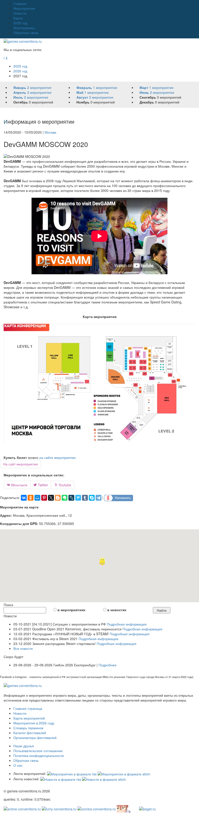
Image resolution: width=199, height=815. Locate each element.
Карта (18, 18)
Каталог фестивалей (29, 732)
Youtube (62, 484)
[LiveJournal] (71, 498)
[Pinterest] (44, 498)
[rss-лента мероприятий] (72, 773)
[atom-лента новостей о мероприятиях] (104, 778)
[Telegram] (98, 498)
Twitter (40, 484)
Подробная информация (127, 624)
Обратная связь (26, 32)
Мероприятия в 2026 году (33, 723)
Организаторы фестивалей (35, 737)
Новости (19, 13)
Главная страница (27, 708)
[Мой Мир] (37, 498)
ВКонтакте (17, 484)
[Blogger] (58, 498)
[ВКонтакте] (24, 498)
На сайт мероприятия (20, 464)
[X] (51, 498)
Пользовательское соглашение (38, 750)
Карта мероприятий (29, 718)
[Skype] (92, 498)
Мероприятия (24, 8)
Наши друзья (23, 745)
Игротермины (24, 27)
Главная (19, 3)
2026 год (20, 22)
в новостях (116, 609)
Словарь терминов (28, 727)
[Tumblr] (85, 498)
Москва (50, 132)
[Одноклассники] (30, 498)
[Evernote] (64, 498)
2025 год (20, 66)
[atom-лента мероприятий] (124, 773)
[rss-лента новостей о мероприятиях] (60, 778)
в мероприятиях (71, 609)
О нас (18, 765)
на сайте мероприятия (57, 457)
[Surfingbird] (78, 498)
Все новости (23, 648)
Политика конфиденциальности (38, 755)
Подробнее (107, 664)
